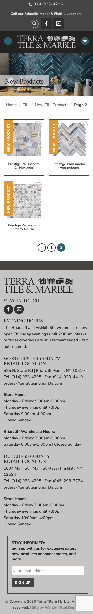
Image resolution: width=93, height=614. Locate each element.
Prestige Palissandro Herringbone (69, 166)
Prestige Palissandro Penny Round (24, 227)
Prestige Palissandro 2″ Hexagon (24, 166)
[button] (35, 24)
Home (11, 105)
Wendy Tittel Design (62, 607)
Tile (26, 105)
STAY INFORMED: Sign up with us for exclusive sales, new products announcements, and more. (44, 551)
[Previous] (42, 247)
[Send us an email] (58, 23)
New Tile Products (51, 105)
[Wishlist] (85, 41)
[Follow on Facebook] (46, 23)
